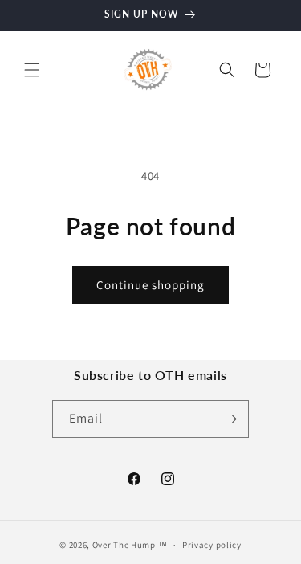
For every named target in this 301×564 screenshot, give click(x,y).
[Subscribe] (230, 419)
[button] (32, 70)
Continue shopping (150, 284)
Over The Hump (124, 544)
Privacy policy (212, 544)
